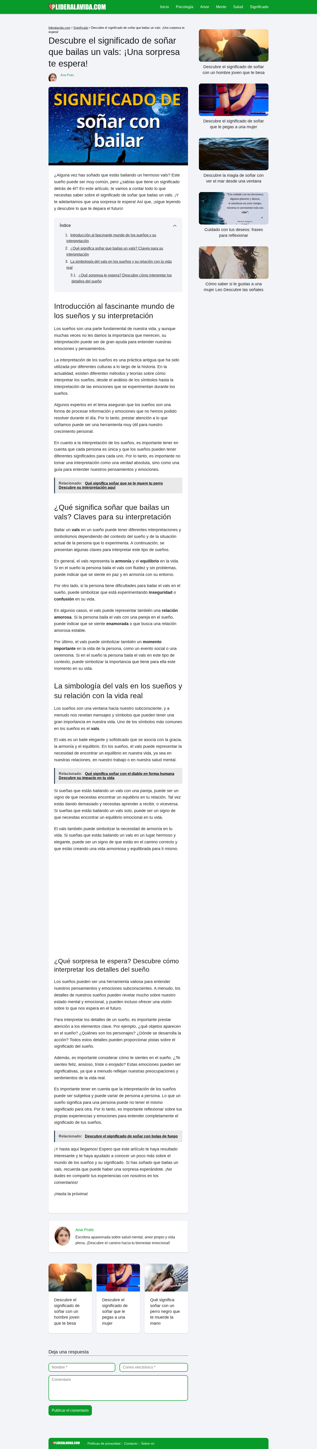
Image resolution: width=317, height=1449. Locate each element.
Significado (259, 7)
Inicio (164, 7)
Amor (204, 7)
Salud (238, 7)
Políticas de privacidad (103, 1443)
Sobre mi (147, 1443)
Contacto (130, 1443)
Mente (221, 7)
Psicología (184, 7)
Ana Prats (67, 75)
